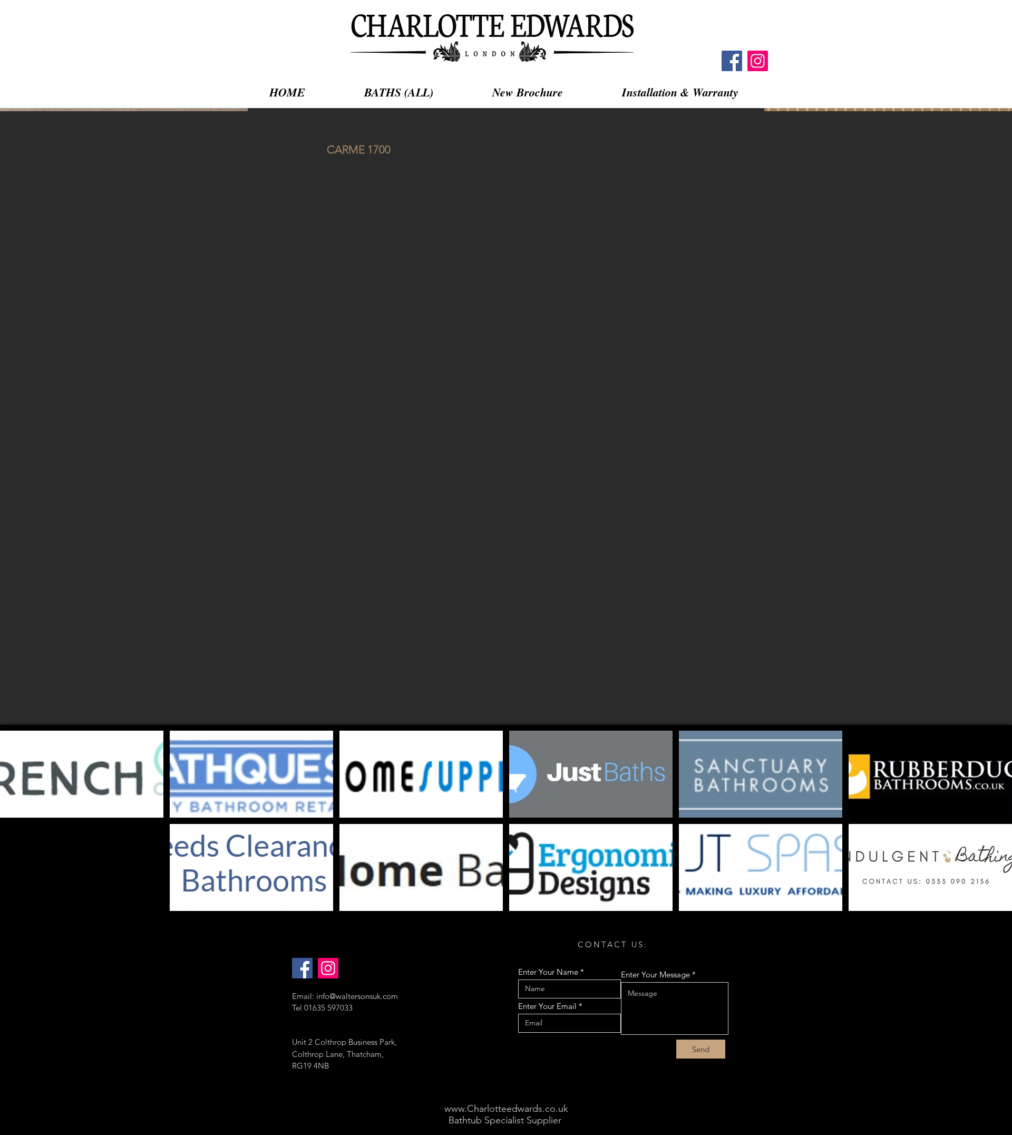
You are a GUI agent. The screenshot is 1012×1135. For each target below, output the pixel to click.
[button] (81, 774)
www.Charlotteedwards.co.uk (506, 1108)
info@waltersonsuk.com (357, 996)
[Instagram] (757, 61)
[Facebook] (732, 61)
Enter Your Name (548, 972)
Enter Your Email (547, 1006)
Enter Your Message (655, 974)
